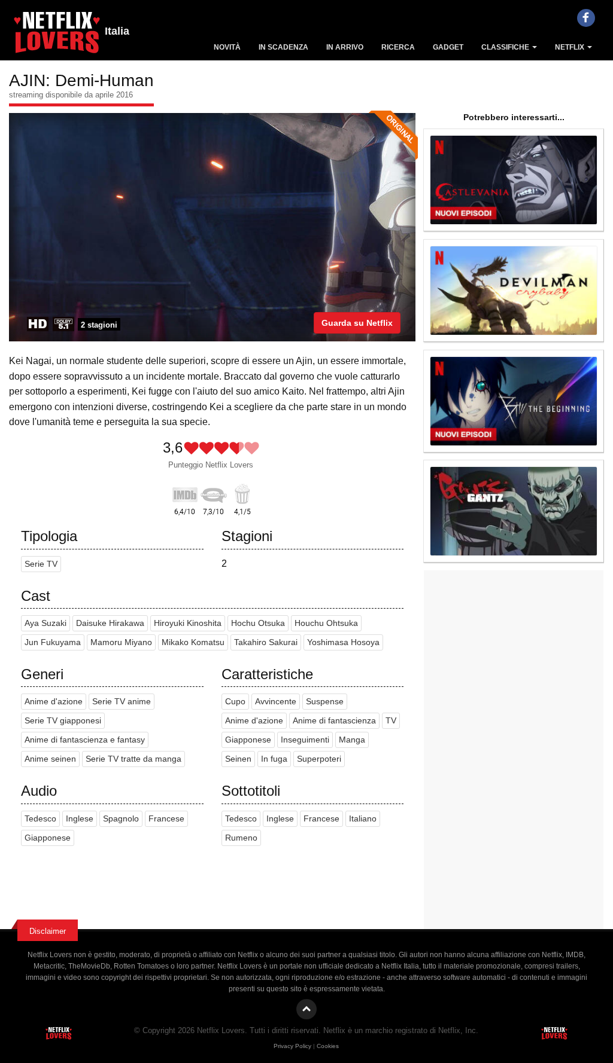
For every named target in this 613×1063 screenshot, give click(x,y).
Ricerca (398, 47)
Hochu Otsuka (258, 623)
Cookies (328, 1046)
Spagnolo (121, 818)
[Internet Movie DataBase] (185, 493)
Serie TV (41, 564)
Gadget (448, 47)
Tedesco (40, 818)
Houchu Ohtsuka (326, 623)
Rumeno (241, 837)
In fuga (274, 759)
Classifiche (506, 47)
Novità (227, 47)
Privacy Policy (292, 1046)
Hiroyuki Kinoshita (187, 623)
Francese (166, 818)
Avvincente (275, 701)
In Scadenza (283, 47)
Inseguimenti (305, 739)
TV (391, 720)
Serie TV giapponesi (63, 720)
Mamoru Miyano (121, 642)
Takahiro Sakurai (266, 642)
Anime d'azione (54, 701)
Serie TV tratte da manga (133, 759)
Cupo (235, 701)
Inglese (79, 818)
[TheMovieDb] (213, 493)
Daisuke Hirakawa (110, 623)
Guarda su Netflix (357, 323)
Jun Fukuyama (53, 642)
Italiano (363, 818)
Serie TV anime (121, 701)
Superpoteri (319, 759)
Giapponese (248, 739)
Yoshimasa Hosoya (343, 642)
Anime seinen (50, 759)
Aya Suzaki (45, 623)
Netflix (570, 47)
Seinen (238, 759)
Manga (352, 739)
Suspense (325, 701)
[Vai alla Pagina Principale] (57, 36)
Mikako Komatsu (193, 642)
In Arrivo (344, 47)
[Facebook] (586, 18)
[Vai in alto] (306, 1009)
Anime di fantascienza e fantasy (85, 739)
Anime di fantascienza (334, 720)
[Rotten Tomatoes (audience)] (242, 493)
